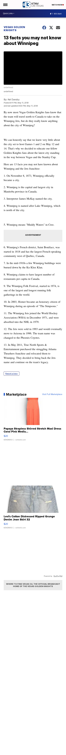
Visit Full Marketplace (52, 394)
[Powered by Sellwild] (57, 576)
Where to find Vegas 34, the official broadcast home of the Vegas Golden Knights (33, 585)
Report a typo (11, 373)
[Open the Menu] (5, 5)
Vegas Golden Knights (14, 29)
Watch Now (57, 5)
